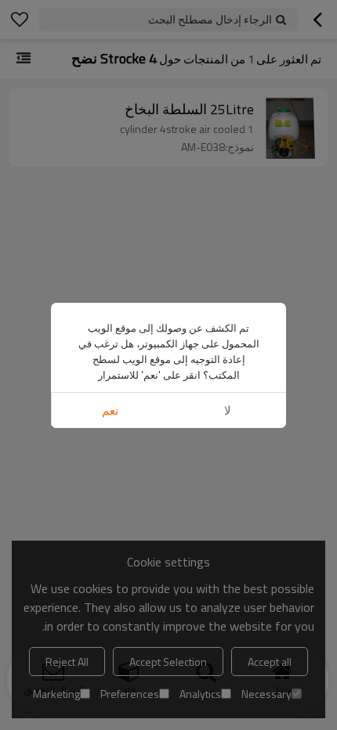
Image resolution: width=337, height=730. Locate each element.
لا (227, 410)
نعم (110, 410)
